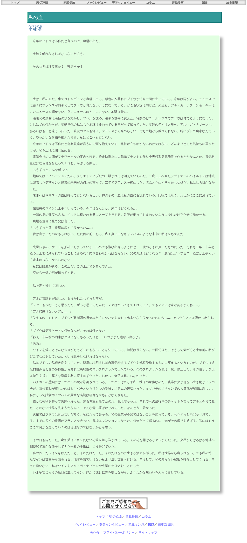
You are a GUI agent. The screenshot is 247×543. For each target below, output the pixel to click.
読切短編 (115, 516)
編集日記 (232, 2)
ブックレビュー (96, 2)
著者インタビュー (123, 2)
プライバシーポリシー (119, 532)
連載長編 (69, 2)
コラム (150, 2)
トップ (15, 2)
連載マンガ (136, 524)
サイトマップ (147, 532)
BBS (205, 2)
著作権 (94, 532)
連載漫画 (178, 2)
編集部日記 (165, 524)
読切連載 (42, 2)
